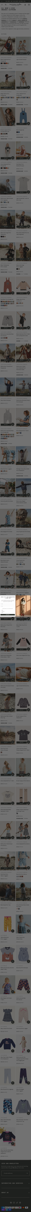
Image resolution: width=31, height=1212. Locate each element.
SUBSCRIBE (7, 614)
